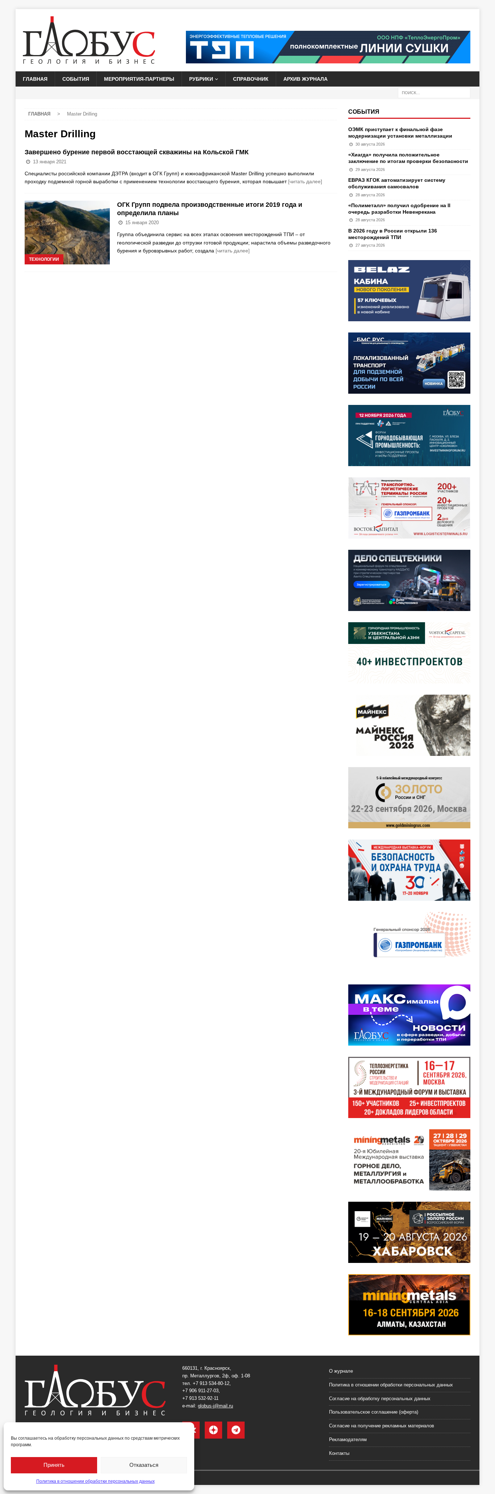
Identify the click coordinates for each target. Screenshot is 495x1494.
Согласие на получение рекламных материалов (381, 1425)
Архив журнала (305, 79)
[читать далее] (305, 181)
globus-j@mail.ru (215, 1406)
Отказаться (143, 1465)
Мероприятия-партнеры (139, 79)
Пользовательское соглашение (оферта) (373, 1412)
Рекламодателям (348, 1439)
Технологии (44, 259)
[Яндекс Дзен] (213, 1430)
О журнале (341, 1371)
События (75, 79)
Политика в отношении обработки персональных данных (95, 1481)
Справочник (251, 79)
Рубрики (201, 79)
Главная (35, 79)
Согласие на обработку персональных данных (379, 1398)
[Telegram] (236, 1430)
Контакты (339, 1453)
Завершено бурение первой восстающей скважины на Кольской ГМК (137, 152)
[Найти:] (434, 93)
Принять (54, 1465)
